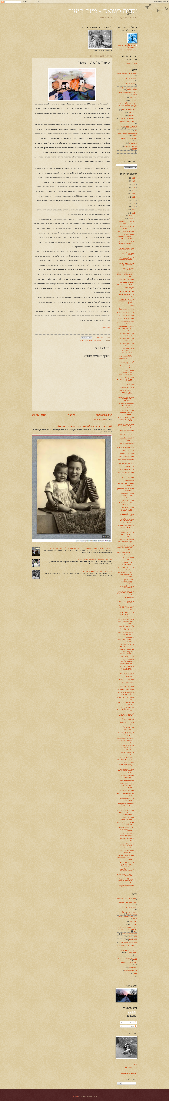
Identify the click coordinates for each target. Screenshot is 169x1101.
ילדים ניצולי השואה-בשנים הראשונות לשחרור (129, 127)
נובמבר (130, 219)
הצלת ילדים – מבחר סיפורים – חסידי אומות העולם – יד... (126, 639)
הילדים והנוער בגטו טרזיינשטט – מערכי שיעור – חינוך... (127, 350)
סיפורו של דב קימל (128, 450)
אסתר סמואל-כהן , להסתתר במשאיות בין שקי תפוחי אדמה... (126, 236)
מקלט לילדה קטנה (128, 683)
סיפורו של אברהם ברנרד (126, 315)
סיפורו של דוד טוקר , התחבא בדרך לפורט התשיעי (126, 439)
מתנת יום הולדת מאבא (126, 680)
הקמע (132, 306)
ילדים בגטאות (133, 112)
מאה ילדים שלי (129, 384)
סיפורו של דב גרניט (128, 477)
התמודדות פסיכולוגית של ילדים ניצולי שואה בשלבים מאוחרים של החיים (127, 105)
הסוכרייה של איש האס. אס (125, 689)
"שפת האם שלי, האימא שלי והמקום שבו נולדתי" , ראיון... (125, 547)
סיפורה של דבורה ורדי (127, 444)
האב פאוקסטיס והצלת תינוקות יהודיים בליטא (126, 249)
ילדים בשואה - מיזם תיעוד (102, 10)
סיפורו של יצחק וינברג (127, 791)
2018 (133, 203)
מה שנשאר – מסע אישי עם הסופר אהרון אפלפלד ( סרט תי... (126, 651)
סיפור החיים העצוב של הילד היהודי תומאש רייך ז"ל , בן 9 (94, 560)
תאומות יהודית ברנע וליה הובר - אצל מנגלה (126, 634)
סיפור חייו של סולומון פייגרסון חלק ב (127, 776)
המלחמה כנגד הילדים (127, 291)
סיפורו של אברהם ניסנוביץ (125, 312)
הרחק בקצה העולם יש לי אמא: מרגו (126, 334)
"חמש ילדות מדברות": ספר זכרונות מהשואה (126, 259)
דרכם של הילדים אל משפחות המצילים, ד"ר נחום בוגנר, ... (126, 747)
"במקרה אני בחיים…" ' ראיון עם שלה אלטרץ (126, 563)
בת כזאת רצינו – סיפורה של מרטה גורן (126, 264)
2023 (133, 187)
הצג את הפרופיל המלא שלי (128, 50)
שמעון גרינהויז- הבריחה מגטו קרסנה (126, 851)
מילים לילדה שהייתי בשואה (125, 231)
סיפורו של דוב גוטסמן (127, 453)
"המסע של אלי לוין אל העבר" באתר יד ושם (126, 715)
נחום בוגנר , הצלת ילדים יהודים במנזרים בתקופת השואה (125, 621)
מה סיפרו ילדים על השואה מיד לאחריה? (125, 823)
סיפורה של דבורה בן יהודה (125, 447)
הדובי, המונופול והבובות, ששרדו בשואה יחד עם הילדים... (126, 771)
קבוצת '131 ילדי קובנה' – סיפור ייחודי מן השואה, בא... (126, 880)
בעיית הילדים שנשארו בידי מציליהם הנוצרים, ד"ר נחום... (125, 740)
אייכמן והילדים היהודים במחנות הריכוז (127, 227)
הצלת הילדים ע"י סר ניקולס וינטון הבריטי (127, 835)
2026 (133, 178)
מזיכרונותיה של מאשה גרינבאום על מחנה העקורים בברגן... (127, 520)
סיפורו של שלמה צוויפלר (126, 280)
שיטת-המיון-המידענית (130, 146)
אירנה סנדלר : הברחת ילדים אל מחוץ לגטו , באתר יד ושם (126, 845)
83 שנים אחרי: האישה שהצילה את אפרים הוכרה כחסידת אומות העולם (84, 426)
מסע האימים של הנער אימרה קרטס (127, 728)
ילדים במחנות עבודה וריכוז (129, 118)
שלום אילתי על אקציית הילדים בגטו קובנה (127, 870)
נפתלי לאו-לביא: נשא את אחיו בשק (126, 484)
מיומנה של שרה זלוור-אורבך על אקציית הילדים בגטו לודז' (127, 864)
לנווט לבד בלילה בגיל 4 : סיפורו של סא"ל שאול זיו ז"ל (125, 243)
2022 (133, 191)
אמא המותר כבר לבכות (126, 686)
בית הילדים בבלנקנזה (127, 387)
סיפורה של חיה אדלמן (127, 431)
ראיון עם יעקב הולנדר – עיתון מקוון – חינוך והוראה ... (126, 785)
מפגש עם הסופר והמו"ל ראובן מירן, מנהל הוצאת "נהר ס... (125, 328)
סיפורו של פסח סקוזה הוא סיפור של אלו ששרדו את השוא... (125, 274)
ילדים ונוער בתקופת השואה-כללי (127, 121)
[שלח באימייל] (91, 337)
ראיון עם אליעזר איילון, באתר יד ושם (127, 587)
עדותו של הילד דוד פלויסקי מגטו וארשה (125, 489)
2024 (133, 184)
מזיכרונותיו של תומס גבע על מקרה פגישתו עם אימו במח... (126, 412)
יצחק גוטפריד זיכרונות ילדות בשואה (127, 799)
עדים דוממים (133, 143)
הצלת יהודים (133, 97)
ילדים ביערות (101, 340)
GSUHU (134, 149)
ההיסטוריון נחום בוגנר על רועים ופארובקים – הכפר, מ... (126, 734)
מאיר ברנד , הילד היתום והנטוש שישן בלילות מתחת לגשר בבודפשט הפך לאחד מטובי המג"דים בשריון (80, 548)
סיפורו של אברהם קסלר (126, 309)
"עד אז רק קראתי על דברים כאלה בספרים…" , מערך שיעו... (127, 364)
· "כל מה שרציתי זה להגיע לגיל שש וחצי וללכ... (125, 553)
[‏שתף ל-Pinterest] (82, 337)
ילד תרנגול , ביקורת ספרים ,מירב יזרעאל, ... (125, 645)
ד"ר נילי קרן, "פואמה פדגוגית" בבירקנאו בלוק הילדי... (125, 534)
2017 (133, 206)
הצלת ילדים (133, 100)
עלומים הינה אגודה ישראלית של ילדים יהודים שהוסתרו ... (127, 661)
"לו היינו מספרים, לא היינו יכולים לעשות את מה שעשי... (126, 574)
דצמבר (130, 216)
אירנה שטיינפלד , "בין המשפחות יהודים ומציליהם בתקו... (127, 668)
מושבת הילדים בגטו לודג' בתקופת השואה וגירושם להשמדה (125, 857)
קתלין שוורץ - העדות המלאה (127, 558)
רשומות (132, 1022)
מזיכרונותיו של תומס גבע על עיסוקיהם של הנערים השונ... (126, 398)
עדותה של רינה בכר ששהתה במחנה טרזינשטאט (127, 495)
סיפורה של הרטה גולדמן (126, 457)
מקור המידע (106, 327)
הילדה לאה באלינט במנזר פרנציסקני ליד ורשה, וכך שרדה (125, 592)
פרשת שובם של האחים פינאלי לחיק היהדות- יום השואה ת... (125, 379)
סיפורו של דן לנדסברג (127, 434)
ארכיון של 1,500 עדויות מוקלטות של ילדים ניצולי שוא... (125, 709)
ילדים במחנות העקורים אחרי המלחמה (126, 222)
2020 (133, 197)
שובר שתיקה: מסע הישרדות (128, 269)
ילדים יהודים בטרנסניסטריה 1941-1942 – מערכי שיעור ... (125, 357)
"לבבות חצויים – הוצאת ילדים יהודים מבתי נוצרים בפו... (126, 392)
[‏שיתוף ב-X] (87, 337)
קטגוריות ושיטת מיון (131, 1067)
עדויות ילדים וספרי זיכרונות (88, 340)
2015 (133, 213)
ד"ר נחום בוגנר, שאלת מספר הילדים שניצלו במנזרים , (126, 614)
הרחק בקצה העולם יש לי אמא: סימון (126, 339)
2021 (133, 194)
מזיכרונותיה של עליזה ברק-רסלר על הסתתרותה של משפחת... (125, 812)
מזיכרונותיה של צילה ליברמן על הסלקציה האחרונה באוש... (126, 502)
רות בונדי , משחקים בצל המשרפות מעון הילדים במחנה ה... (126, 527)
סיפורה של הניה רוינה (127, 469)
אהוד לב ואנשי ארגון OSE (126, 656)
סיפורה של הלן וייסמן (127, 466)
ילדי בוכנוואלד (129, 481)
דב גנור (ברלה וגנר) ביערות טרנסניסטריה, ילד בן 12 (126, 301)
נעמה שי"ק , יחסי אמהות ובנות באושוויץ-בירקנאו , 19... (125, 541)
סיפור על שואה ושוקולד (126, 886)
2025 (133, 181)
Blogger (75, 1096)
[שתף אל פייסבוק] (84, 337)
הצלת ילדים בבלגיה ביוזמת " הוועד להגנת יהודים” (96, 571)
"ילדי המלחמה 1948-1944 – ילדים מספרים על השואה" (125, 829)
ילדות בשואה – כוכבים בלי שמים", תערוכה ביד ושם (125, 758)
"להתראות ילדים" (128, 598)
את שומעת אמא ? (128, 719)
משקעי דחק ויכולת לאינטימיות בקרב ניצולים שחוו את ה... (126, 372)
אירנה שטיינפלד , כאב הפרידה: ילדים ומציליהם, (127, 674)
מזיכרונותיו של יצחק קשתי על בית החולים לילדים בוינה (126, 805)
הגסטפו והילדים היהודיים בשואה (127, 74)
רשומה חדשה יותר (104, 415)
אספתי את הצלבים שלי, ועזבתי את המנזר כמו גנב (126, 607)
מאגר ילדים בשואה (131, 63)
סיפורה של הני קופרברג (126, 463)
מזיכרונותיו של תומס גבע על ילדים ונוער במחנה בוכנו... (126, 419)
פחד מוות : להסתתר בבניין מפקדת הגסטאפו (125, 818)
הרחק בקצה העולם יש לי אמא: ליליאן (126, 344)
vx (136, 155)
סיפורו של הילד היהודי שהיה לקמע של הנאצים (125, 283)
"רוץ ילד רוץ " (129, 288)
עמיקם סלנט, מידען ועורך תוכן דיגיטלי (126, 46)
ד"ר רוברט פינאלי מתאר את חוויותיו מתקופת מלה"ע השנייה (126, 628)
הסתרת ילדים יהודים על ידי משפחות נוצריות (128, 89)
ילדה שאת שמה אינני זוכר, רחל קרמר (125, 322)
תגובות (132, 1026)
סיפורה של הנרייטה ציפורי (126, 460)
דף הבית (71, 415)
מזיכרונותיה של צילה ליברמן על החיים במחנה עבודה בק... (126, 509)
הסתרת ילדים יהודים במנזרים (128, 78)
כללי (136, 131)
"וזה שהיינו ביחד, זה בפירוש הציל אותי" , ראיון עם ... (127, 581)
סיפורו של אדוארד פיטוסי (126, 319)
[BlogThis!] (89, 337)
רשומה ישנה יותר (39, 415)
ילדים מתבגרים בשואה (126, 781)
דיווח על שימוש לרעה (128, 1073)
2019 (133, 200)
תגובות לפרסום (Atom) (98, 419)
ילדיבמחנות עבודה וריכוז (129, 110)
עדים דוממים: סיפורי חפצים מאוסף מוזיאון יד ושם (125, 764)
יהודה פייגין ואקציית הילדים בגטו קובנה (125, 875)
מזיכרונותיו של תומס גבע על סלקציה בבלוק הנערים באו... (126, 405)
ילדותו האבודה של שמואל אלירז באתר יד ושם (126, 693)
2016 (133, 210)
